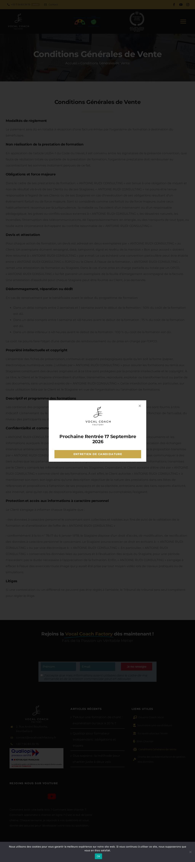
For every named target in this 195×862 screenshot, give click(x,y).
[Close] (139, 406)
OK (98, 856)
